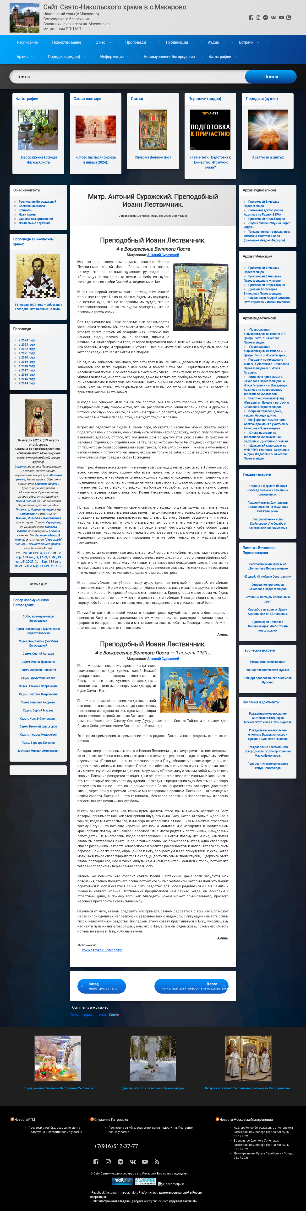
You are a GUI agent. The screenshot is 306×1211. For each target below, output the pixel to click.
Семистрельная (39, 544)
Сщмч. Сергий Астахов (38, 653)
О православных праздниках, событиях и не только (153, 215)
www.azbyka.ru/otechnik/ (101, 950)
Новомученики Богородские (169, 56)
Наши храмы (27, 214)
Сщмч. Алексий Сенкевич (38, 670)
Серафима (53, 522)
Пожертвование (66, 42)
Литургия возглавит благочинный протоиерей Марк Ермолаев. (248, 1088)
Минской (54, 535)
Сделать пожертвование (36, 219)
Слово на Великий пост (153, 157)
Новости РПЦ (25, 1119)
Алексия (54, 531)
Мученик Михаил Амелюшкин (38, 751)
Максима (55, 475)
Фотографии (220, 56)
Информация (112, 56)
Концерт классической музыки (267, 670)
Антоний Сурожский (163, 255)
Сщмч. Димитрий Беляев (38, 678)
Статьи (137, 98)
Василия (41, 535)
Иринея (35, 509)
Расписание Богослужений (37, 201)
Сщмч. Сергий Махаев (38, 710)
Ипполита (22, 509)
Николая (51, 526)
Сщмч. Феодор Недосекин (38, 734)
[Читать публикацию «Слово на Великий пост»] (153, 130)
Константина (52, 518)
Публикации (177, 42)
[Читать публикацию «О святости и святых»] (268, 130)
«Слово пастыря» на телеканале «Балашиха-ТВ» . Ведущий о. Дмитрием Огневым (266, 437)
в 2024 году (27, 340)
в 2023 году (27, 344)
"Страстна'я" (53, 539)
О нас (100, 42)
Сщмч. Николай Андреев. (38, 702)
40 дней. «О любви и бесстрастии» (268, 576)
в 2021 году (27, 353)
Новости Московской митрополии (246, 1119)
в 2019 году (27, 361)
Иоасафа (33, 518)
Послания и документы (261, 702)
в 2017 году (27, 370)
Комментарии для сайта (94, 1015)
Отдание (20, 466)
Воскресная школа (32, 206)
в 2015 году (27, 379)
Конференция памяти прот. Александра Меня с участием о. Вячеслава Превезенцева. (266, 424)
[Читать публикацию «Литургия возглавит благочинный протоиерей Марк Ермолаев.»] (247, 1058)
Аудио (213, 42)
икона (21, 479)
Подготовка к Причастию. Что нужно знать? (210, 162)
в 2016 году (27, 374)
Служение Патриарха (111, 1119)
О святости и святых (268, 157)
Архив (22, 56)
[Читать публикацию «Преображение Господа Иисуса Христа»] (38, 130)
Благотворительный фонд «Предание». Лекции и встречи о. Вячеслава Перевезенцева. (267, 403)
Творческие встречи (259, 650)
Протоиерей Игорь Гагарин (266, 219)
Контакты (25, 210)
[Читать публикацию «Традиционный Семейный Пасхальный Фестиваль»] (58, 1058)
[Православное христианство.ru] (145, 1184)
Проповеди (135, 42)
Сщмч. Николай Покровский (38, 694)
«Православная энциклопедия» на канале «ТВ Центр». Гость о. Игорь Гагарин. (265, 351)
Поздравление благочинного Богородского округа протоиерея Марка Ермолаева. (268, 751)
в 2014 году (27, 383)
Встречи (246, 42)
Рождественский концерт (267, 661)
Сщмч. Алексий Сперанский (38, 686)
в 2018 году (27, 366)
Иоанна (21, 518)
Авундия (48, 509)
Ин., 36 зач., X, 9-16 (36, 553)
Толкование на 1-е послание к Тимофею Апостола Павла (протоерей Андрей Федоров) (267, 236)
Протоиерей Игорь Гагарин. (267, 285)
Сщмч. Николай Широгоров (38, 726)
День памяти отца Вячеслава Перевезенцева (153, 1088)
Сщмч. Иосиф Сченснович (38, 718)
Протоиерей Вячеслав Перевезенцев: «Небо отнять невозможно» (268, 626)
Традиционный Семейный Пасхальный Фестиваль (58, 1088)
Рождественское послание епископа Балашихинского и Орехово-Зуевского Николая (268, 735)
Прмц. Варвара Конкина (38, 742)
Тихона (20, 501)
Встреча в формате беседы (267, 490)
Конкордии (26, 514)
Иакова (22, 531)
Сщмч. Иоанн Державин (38, 661)
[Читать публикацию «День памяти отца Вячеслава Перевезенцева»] (152, 1058)
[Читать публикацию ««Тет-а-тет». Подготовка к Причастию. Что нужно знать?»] (210, 130)
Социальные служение (34, 223)
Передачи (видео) (64, 56)
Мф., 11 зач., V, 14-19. (47, 566)
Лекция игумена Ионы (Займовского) (268, 524)
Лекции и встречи (257, 474)
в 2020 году (27, 357)
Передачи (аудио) (262, 98)
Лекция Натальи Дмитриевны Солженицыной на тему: (268, 507)
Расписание (27, 42)
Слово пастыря (87, 98)
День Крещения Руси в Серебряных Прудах (264, 1153)
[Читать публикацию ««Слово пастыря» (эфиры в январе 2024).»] (96, 130)
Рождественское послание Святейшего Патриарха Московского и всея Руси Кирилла (268, 718)
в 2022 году (27, 349)
